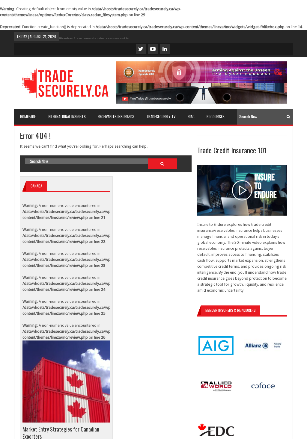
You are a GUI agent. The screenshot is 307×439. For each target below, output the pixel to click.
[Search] (288, 117)
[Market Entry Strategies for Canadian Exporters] (66, 381)
